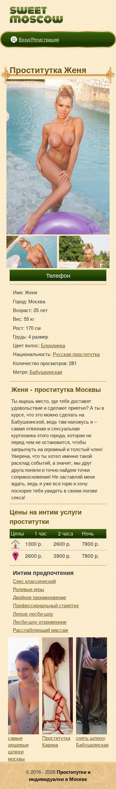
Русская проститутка (76, 354)
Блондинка (53, 345)
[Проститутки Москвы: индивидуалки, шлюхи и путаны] (36, 15)
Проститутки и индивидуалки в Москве (60, 775)
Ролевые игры (28, 589)
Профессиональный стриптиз (46, 605)
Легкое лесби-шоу (33, 613)
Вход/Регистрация (39, 39)
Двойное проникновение (39, 597)
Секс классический (34, 581)
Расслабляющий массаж (40, 629)
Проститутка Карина (56, 741)
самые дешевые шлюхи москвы (18, 748)
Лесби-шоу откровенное (39, 621)
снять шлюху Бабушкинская (92, 741)
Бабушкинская (46, 371)
